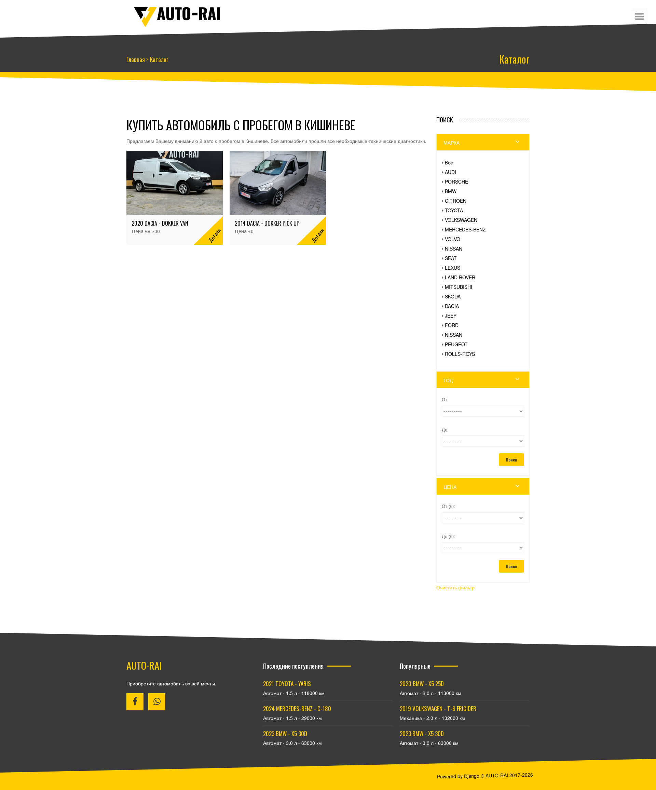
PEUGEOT (410, 344)
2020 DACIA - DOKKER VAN (160, 219)
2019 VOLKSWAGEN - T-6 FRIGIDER (438, 708)
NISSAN (407, 248)
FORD (406, 325)
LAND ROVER (414, 277)
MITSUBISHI (412, 286)
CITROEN (410, 200)
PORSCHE (410, 181)
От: (399, 399)
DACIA (406, 306)
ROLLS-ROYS (414, 353)
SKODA (407, 296)
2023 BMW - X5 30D (285, 733)
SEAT (405, 258)
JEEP (405, 315)
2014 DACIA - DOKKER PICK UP (251, 219)
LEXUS (406, 267)
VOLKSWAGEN (415, 219)
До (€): (402, 536)
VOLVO (406, 239)
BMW (405, 191)
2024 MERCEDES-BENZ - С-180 (297, 708)
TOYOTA (408, 210)
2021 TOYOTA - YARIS (287, 683)
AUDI (404, 172)
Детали (199, 230)
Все (403, 162)
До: (399, 429)
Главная (135, 59)
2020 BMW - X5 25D (422, 683)
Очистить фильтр (410, 587)
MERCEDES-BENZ (419, 229)
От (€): (402, 506)
